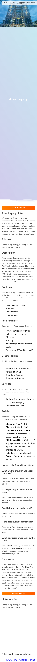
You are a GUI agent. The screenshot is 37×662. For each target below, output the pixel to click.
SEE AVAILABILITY (18, 208)
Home (5, 2)
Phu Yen (12, 2)
